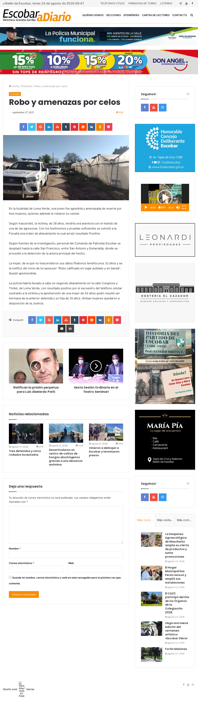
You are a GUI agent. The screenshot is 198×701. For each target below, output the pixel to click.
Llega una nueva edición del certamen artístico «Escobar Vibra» (176, 630)
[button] (165, 197)
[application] (165, 197)
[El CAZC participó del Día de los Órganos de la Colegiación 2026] (151, 599)
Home (15, 86)
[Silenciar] (178, 207)
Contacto (179, 15)
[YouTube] (186, 3)
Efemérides (131, 15)
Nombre (15, 548)
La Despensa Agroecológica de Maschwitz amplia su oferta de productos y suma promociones (177, 545)
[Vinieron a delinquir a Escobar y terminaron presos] (106, 432)
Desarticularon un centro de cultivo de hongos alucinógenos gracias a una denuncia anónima (65, 457)
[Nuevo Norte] (37, 15)
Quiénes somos (92, 15)
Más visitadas (166, 520)
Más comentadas (186, 520)
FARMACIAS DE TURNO (142, 3)
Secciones (113, 15)
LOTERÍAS (166, 3)
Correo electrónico (21, 563)
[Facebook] (192, 3)
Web (71, 563)
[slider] (162, 207)
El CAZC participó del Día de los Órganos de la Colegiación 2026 (177, 602)
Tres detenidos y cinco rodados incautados (25, 453)
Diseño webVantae (18, 689)
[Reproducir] (146, 207)
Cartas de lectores (156, 15)
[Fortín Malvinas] (151, 654)
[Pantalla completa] (184, 207)
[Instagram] (180, 3)
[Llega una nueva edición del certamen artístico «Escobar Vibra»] (151, 628)
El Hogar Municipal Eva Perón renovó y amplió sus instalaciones (175, 575)
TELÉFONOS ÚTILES (112, 3)
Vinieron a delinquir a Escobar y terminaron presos (104, 451)
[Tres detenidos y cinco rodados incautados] (26, 434)
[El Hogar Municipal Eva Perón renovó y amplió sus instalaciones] (151, 573)
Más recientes (146, 520)
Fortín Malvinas (176, 649)
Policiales (26, 86)
